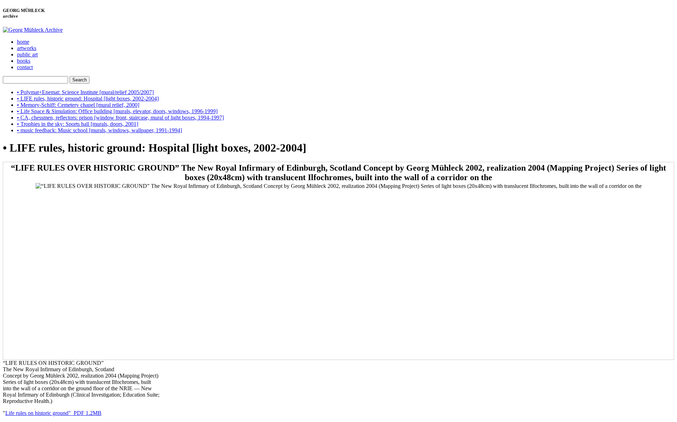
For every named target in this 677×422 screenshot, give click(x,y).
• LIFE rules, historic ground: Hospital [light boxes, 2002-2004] (88, 99)
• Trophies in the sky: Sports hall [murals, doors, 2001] (77, 124)
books (23, 61)
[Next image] (338, 316)
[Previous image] (338, 231)
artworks (26, 48)
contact (25, 67)
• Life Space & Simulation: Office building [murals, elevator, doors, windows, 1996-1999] (117, 111)
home (23, 42)
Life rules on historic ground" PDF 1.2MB (53, 413)
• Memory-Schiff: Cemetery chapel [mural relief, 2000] (78, 105)
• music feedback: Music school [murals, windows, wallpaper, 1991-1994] (99, 130)
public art (27, 54)
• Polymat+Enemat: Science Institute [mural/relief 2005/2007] (85, 92)
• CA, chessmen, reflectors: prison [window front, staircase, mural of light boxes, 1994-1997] (120, 118)
